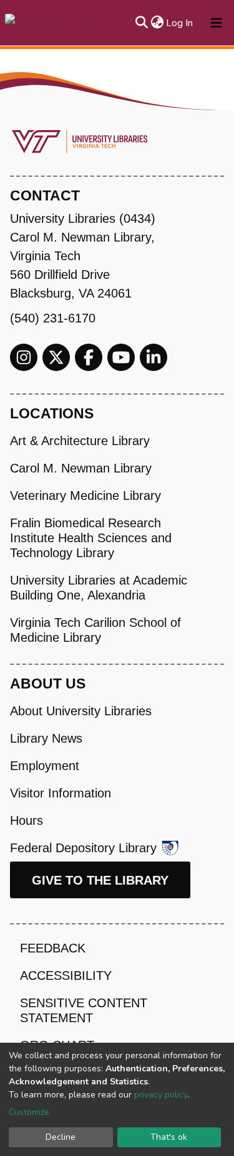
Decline (61, 1137)
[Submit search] (141, 23)
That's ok (168, 1137)
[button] (157, 23)
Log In (180, 23)
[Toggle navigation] (216, 23)
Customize (29, 1112)
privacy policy (160, 1095)
